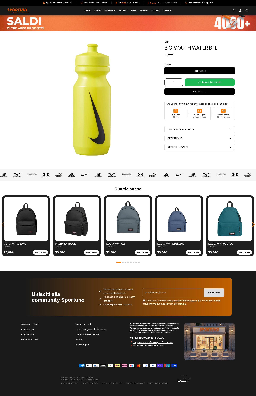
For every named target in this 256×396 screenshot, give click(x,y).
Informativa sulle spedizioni (135, 383)
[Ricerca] (234, 10)
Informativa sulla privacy (89, 383)
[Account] (240, 10)
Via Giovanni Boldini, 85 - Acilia (148, 345)
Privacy (79, 339)
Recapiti (150, 383)
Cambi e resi (27, 329)
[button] (118, 262)
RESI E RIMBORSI (178, 147)
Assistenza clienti (30, 324)
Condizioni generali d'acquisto (91, 329)
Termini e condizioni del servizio (111, 383)
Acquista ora (199, 91)
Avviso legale (82, 344)
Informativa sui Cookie (87, 334)
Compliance (27, 334)
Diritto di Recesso (30, 339)
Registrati (214, 292)
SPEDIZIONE (175, 138)
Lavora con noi (83, 324)
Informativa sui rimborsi (69, 383)
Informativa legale (161, 383)
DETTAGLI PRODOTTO (181, 129)
